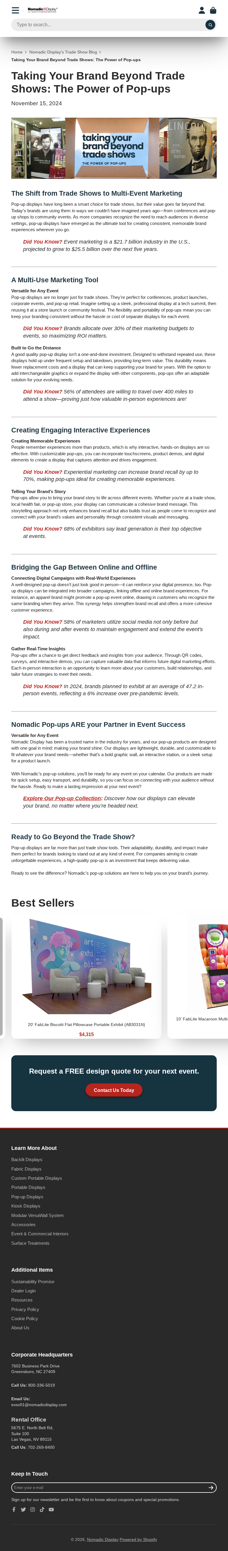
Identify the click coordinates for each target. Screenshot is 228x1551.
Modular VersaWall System (37, 1215)
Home (17, 52)
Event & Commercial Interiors (40, 1233)
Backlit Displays (26, 1159)
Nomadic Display (102, 1539)
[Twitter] (23, 1509)
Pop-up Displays (27, 1196)
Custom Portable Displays (36, 1178)
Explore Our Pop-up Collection (62, 798)
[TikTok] (42, 1509)
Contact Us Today (114, 1090)
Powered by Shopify (138, 1539)
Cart (213, 10)
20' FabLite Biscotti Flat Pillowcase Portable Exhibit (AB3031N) (86, 977)
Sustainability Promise (32, 1281)
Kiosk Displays (25, 1205)
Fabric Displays (26, 1168)
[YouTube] (51, 1509)
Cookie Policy (24, 1318)
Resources (22, 1299)
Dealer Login (23, 1290)
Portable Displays (28, 1187)
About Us (20, 1327)
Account (201, 10)
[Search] (210, 25)
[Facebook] (14, 1509)
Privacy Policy (25, 1309)
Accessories (23, 1224)
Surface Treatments (30, 1243)
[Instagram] (32, 1509)
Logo (43, 10)
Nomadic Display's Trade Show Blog (63, 52)
